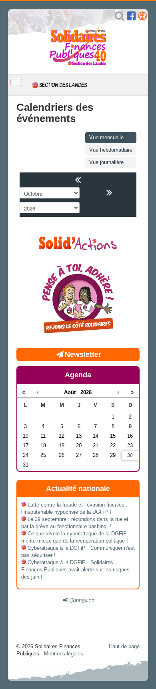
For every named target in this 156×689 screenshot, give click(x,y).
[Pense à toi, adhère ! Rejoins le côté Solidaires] (78, 299)
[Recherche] (120, 18)
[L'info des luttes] (78, 242)
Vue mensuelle (106, 137)
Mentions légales (63, 654)
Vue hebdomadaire (110, 150)
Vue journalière (106, 162)
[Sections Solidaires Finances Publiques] (142, 18)
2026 (86, 392)
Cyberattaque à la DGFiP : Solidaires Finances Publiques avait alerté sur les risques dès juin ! (75, 569)
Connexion (81, 600)
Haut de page (124, 646)
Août (72, 392)
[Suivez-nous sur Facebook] (131, 18)
